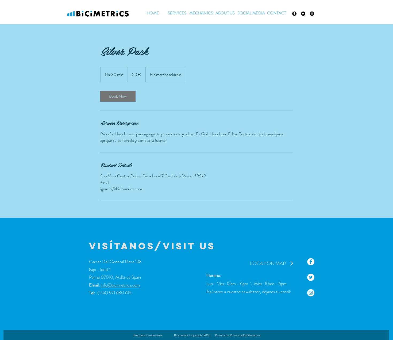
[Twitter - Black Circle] (303, 14)
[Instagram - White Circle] (310, 292)
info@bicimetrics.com (120, 285)
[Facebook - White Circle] (310, 261)
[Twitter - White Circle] (310, 277)
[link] (118, 96)
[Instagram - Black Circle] (312, 14)
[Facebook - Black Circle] (294, 14)
